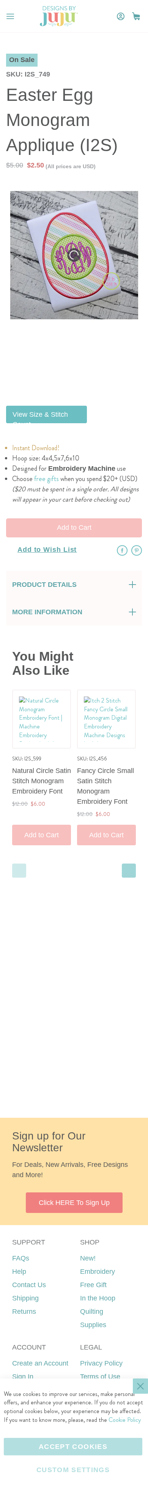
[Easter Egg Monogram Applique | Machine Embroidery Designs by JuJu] (75, 344)
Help (19, 1271)
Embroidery (97, 1271)
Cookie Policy (125, 1419)
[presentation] (129, 871)
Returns (24, 1311)
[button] (136, 16)
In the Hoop (97, 1298)
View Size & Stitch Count (40, 417)
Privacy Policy (101, 1363)
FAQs (20, 1258)
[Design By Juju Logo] (58, 16)
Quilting (91, 1311)
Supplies (93, 1325)
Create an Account (40, 1363)
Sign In (22, 1376)
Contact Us (29, 1285)
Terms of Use (100, 1376)
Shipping (25, 1298)
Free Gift (93, 1285)
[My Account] (120, 16)
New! (88, 1258)
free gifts (46, 479)
